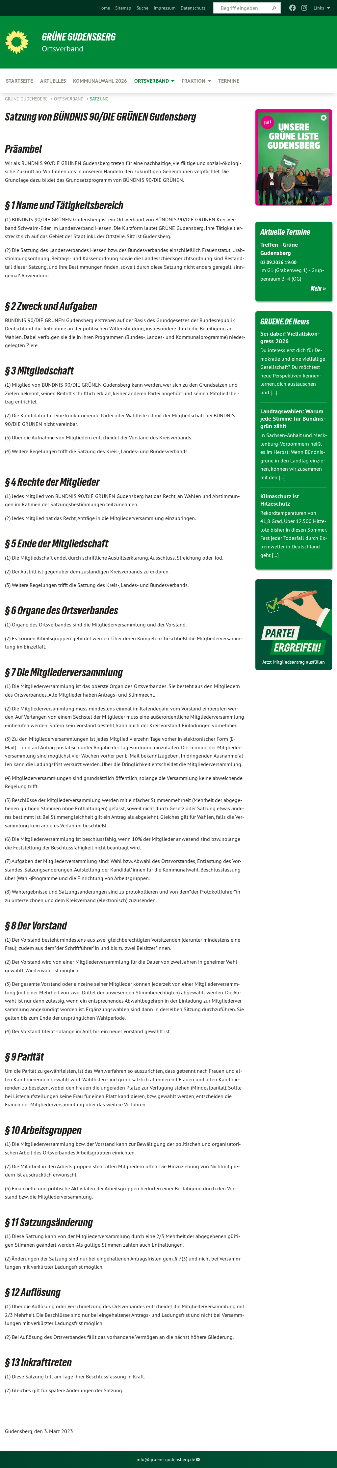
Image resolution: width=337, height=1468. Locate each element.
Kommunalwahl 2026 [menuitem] (100, 80)
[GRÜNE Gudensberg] (17, 42)
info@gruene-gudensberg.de (166, 1459)
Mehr (316, 288)
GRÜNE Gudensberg (79, 37)
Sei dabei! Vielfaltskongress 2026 (290, 337)
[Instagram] (304, 8)
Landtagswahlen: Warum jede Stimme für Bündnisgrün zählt (292, 418)
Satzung (99, 99)
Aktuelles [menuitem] (53, 80)
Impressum (164, 8)
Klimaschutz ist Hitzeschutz (279, 500)
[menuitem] (104, 8)
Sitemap (123, 8)
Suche (142, 8)
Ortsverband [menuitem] (151, 80)
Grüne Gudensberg (27, 99)
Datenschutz (193, 8)
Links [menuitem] (319, 8)
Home (104, 8)
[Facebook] (292, 8)
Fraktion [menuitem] (193, 80)
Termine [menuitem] (228, 80)
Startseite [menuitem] (19, 80)
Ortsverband (69, 99)
